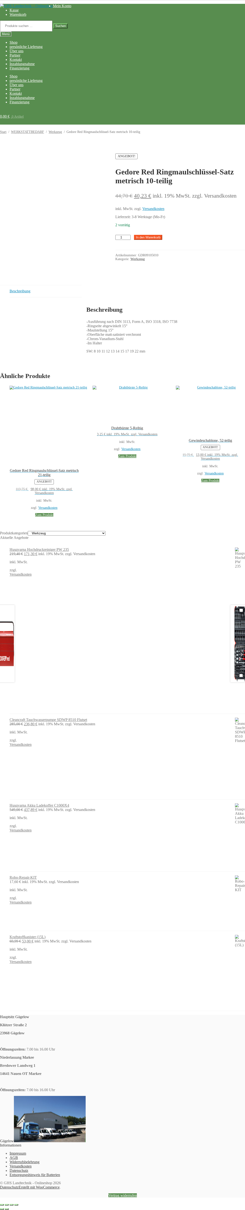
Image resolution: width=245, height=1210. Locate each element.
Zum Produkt (44, 515)
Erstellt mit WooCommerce (39, 1187)
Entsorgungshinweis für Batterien (35, 1175)
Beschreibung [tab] (20, 291)
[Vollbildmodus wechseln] (7, 1204)
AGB (14, 1158)
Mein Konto (62, 6)
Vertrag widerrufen (122, 1195)
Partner (15, 55)
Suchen (60, 26)
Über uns (16, 51)
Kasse (14, 10)
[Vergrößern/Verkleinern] (2, 1204)
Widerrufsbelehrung (24, 1162)
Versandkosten (153, 209)
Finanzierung (19, 68)
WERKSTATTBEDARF (27, 132)
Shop (13, 42)
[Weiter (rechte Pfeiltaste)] (7, 1209)
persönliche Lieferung (26, 47)
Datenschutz (19, 1170)
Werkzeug (55, 132)
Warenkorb (18, 14)
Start (3, 132)
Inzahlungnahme (22, 64)
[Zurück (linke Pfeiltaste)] (2, 1209)
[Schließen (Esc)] (16, 1204)
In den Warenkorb (148, 237)
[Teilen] (11, 1204)
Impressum (18, 1153)
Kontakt (16, 60)
